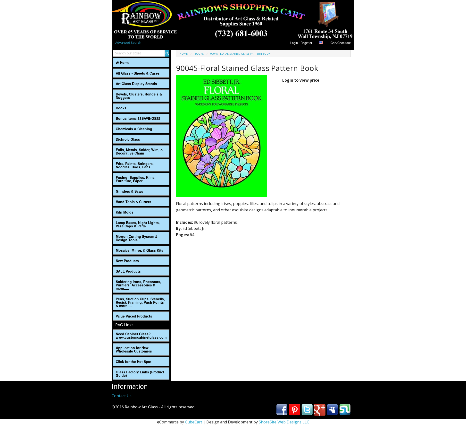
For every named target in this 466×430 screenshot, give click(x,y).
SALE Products (128, 271)
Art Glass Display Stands (136, 83)
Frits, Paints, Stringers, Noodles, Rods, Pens (135, 165)
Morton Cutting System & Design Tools (137, 238)
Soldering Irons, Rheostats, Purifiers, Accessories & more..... (138, 285)
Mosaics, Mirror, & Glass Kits (139, 250)
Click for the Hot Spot (133, 361)
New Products (127, 260)
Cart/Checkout (341, 42)
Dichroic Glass (128, 139)
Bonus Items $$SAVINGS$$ (138, 118)
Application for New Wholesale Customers (134, 349)
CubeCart (193, 422)
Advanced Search (128, 42)
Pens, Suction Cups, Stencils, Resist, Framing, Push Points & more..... (140, 302)
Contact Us (122, 395)
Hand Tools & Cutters (133, 201)
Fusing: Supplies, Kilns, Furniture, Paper (136, 179)
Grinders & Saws (129, 191)
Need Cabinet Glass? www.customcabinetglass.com (141, 335)
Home (124, 62)
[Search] (167, 53)
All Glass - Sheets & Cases (138, 73)
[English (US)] (321, 42)
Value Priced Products (134, 316)
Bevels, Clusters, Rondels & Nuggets (139, 96)
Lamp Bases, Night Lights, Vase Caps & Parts (138, 224)
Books (121, 107)
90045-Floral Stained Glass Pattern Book (240, 53)
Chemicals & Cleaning (134, 128)
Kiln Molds (124, 212)
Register (306, 42)
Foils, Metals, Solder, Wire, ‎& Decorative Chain (139, 151)
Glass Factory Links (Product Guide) (140, 374)
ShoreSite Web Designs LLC (284, 422)
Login (294, 42)
